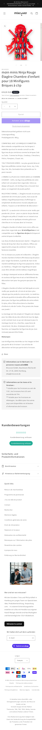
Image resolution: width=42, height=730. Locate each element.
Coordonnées (36, 690)
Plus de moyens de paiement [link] (21, 126)
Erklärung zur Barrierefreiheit (15, 555)
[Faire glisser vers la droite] (26, 65)
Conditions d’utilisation (31, 686)
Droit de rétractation (12, 525)
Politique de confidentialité (14, 686)
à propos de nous (10, 550)
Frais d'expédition (14, 95)
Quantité (4, 102)
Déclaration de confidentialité (15, 535)
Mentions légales (10, 515)
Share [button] (6, 354)
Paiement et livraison (12, 530)
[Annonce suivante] (37, 3)
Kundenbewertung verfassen (21, 443)
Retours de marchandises (13, 490)
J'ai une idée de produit (13, 500)
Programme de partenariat (14, 495)
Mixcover (12, 680)
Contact (7, 505)
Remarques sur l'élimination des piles (18, 540)
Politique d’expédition (11, 690)
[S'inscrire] (32, 638)
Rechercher (8, 510)
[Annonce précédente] (4, 3)
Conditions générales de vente (15, 520)
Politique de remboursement (24, 683)
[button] (4, 13)
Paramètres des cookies (13, 545)
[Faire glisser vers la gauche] (16, 65)
